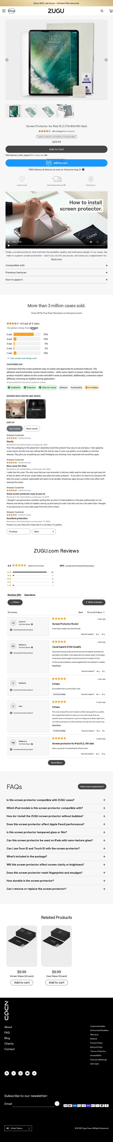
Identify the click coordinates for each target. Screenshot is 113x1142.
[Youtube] (27, 1073)
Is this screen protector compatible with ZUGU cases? (40, 799)
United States (16, 1128)
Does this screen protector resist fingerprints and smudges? (44, 872)
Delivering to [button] (55, 159)
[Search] (102, 11)
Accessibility (95, 1055)
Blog (7, 1038)
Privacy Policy (96, 1043)
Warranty (94, 1034)
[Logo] (6, 1010)
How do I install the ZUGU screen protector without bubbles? (45, 816)
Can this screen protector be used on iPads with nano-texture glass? (50, 840)
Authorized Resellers (99, 1030)
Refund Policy (96, 1047)
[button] (30, 572)
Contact (9, 1049)
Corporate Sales (97, 1026)
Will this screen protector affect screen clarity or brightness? (45, 864)
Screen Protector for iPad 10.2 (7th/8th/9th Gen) (56, 126)
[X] (6, 1073)
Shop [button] (11, 10)
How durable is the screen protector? (30, 880)
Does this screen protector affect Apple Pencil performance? (45, 824)
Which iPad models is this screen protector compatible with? (45, 807)
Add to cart (22, 982)
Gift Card (94, 1064)
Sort (81, 612)
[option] (56, 60)
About (8, 1027)
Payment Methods (98, 1059)
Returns (93, 1038)
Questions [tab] (29, 595)
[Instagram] (20, 1073)
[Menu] (4, 10)
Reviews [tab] (14, 595)
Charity (9, 1043)
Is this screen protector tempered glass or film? (37, 832)
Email (8, 1103)
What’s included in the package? (27, 856)
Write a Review (96, 603)
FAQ (7, 1032)
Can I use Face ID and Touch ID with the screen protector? (43, 848)
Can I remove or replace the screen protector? (36, 888)
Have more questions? (92, 786)
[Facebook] (13, 1073)
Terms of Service (98, 1051)
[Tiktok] (34, 1073)
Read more (56, 259)
